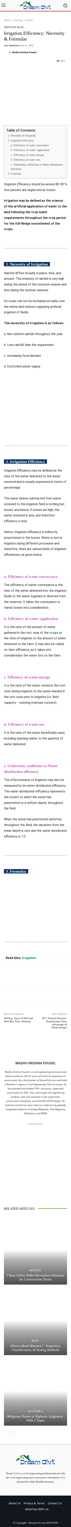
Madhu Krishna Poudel (24, 52)
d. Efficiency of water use (25, 159)
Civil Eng (17, 20)
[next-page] (12, 1433)
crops (54, 633)
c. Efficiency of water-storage (27, 155)
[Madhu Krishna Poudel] (6, 52)
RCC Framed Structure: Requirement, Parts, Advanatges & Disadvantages (54, 1023)
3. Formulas (14, 173)
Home (7, 20)
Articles (29, 20)
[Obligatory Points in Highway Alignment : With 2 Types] (35, 1391)
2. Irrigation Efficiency (20, 140)
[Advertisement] (35, 1161)
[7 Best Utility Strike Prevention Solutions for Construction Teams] (35, 1250)
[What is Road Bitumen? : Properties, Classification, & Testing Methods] (35, 1320)
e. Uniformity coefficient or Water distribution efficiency (37, 167)
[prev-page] (6, 1433)
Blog (20, 27)
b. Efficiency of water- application (30, 150)
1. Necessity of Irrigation (21, 135)
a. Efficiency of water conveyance (30, 145)
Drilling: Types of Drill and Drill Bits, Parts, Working (18, 1020)
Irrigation (29, 958)
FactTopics (35, 1411)
